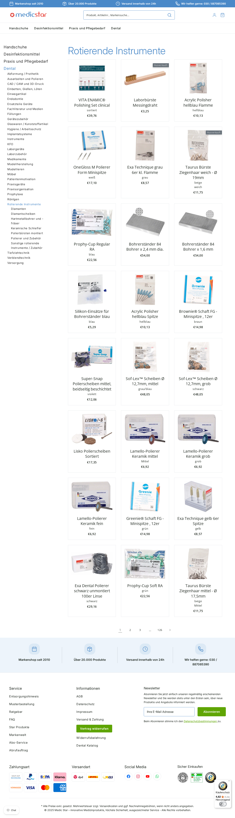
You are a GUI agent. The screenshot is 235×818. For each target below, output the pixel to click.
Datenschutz (85, 704)
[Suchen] (169, 15)
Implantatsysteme (19, 134)
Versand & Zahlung (90, 719)
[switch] (223, 804)
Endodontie (15, 99)
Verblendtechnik (18, 257)
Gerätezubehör (17, 119)
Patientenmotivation (21, 179)
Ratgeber (16, 712)
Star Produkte (19, 727)
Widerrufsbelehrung (91, 738)
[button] (222, 15)
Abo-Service (18, 742)
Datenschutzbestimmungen (201, 721)
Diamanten (18, 209)
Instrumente (15, 139)
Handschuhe (15, 47)
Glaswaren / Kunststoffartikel (27, 124)
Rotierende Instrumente (24, 204)
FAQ (12, 719)
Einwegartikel (16, 94)
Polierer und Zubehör (26, 238)
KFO (10, 144)
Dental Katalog (87, 745)
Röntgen (13, 199)
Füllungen (14, 114)
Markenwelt (17, 735)
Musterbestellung (22, 704)
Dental (10, 68)
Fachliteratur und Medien (25, 109)
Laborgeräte (15, 149)
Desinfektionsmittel (22, 54)
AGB (79, 696)
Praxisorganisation (20, 189)
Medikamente (16, 159)
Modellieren (15, 169)
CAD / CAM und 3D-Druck (25, 84)
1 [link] (120, 630)
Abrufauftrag (18, 750)
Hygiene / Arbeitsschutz (24, 129)
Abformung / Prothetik (23, 74)
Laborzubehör (17, 154)
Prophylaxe (15, 194)
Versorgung (15, 263)
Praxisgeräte (16, 184)
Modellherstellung (20, 164)
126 (160, 630)
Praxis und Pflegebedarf (26, 61)
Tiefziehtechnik (18, 253)
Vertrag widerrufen (94, 728)
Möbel (11, 174)
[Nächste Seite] (170, 630)
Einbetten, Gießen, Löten (24, 89)
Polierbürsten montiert (27, 233)
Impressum (84, 712)
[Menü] (229, 782)
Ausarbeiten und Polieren (25, 79)
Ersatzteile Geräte (20, 104)
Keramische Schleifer (26, 228)
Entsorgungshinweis (24, 696)
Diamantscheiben (23, 213)
